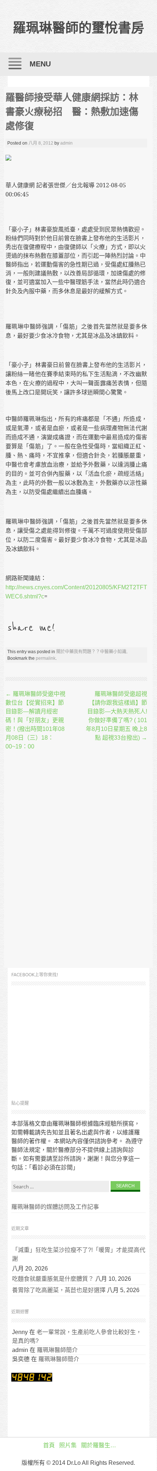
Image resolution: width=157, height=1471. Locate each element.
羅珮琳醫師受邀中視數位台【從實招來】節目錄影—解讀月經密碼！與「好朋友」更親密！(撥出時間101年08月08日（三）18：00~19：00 (35, 720)
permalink (45, 658)
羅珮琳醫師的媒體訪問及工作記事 (55, 1207)
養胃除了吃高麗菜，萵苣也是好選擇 (59, 1290)
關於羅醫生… (98, 1445)
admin (66, 143)
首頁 (49, 1445)
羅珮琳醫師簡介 (57, 1350)
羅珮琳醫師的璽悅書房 (78, 27)
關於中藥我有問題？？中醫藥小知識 (91, 651)
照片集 (68, 1445)
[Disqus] (76, 860)
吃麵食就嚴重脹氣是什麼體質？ (53, 1279)
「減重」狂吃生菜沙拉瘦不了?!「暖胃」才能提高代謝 (78, 1254)
